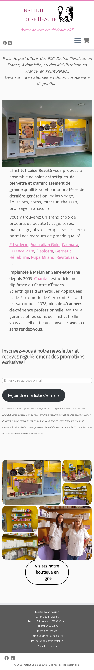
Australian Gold (45, 244)
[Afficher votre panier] (86, 40)
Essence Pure (21, 251)
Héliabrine (19, 257)
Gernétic (63, 251)
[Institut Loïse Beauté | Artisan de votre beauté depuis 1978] (47, 14)
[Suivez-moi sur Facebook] (5, 42)
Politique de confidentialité (47, 640)
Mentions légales (47, 630)
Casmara (70, 244)
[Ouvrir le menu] (77, 41)
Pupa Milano (42, 257)
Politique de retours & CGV (47, 635)
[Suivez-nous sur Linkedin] (10, 42)
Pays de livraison (47, 645)
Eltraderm (18, 244)
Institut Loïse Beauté (35, 664)
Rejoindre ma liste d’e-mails (34, 395)
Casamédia (73, 664)
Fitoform (44, 251)
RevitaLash (67, 257)
